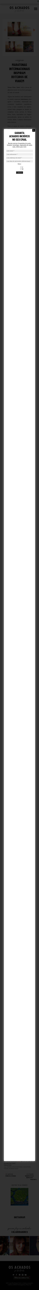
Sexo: (19, 164)
